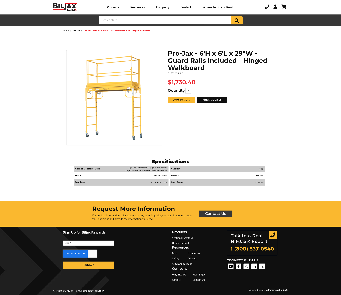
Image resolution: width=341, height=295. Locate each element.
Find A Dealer (211, 99)
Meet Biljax (199, 274)
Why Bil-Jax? (179, 274)
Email (89, 238)
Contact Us (215, 214)
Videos (192, 258)
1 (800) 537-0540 (252, 249)
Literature (194, 253)
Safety (175, 258)
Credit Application (182, 263)
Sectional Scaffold (182, 238)
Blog (174, 253)
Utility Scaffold (180, 243)
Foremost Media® (278, 290)
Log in (100, 291)
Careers (176, 279)
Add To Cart (181, 99)
